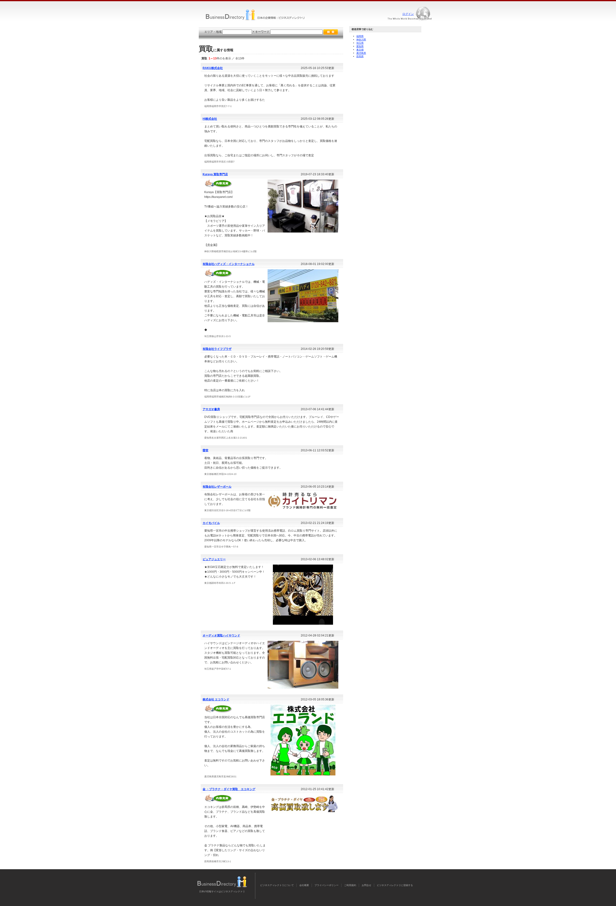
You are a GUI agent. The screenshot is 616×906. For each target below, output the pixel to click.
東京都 (360, 49)
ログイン (408, 14)
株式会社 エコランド (216, 699)
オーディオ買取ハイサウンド (221, 635)
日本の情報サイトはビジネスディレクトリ (222, 891)
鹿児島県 (361, 53)
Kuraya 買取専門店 (215, 174)
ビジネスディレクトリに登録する (395, 885)
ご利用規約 (350, 885)
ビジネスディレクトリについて (277, 885)
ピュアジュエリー (214, 559)
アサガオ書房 (211, 409)
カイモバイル (211, 523)
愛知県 (360, 46)
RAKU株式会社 (213, 68)
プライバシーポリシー (326, 885)
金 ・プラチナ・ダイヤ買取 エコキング (229, 789)
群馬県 (360, 56)
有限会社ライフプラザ (217, 349)
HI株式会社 (210, 118)
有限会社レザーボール (217, 486)
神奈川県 (361, 39)
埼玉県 (360, 43)
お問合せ (366, 885)
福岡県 (360, 36)
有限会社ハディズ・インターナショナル (229, 264)
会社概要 (304, 885)
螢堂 (205, 450)
